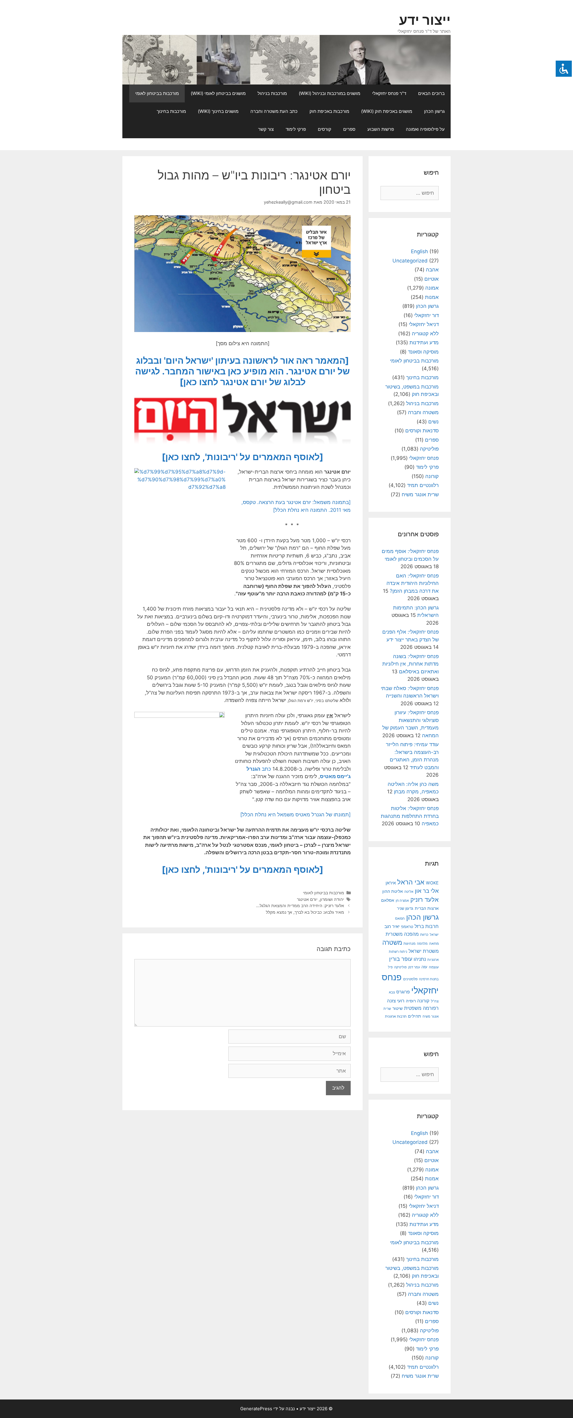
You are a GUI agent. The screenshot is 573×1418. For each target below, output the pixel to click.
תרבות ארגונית (395, 1016)
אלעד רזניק (424, 899)
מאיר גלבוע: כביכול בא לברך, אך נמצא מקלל (305, 912)
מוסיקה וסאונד (423, 352)
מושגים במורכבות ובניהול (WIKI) (329, 93)
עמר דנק (414, 967)
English (419, 251)
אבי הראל (410, 882)
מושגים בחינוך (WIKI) (218, 111)
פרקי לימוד (296, 129)
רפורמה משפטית (421, 1008)
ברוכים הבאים (431, 93)
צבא (392, 992)
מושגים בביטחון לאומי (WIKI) (218, 93)
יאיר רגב (392, 926)
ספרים (349, 129)
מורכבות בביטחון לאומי (157, 93)
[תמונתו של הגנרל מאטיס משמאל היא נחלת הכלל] (295, 815)
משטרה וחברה (423, 412)
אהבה (432, 270)
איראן (391, 883)
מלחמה (422, 943)
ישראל (434, 934)
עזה (424, 967)
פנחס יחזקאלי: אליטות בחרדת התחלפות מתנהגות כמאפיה (410, 815)
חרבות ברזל (427, 926)
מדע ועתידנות (424, 342)
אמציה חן (402, 900)
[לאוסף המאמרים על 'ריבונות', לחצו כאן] (242, 456)
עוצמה (434, 967)
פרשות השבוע (380, 129)
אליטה (408, 891)
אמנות (432, 297)
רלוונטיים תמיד (423, 485)
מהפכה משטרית (402, 934)
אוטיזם (431, 279)
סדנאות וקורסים (422, 431)
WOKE (432, 882)
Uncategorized (410, 261)
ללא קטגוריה (425, 334)
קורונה (432, 476)
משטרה (392, 942)
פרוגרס (403, 992)
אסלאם (387, 900)
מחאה (434, 943)
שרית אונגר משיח (420, 494)
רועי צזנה (395, 1001)
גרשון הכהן (434, 111)
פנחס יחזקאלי (424, 458)
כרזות (424, 934)
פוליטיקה (429, 449)
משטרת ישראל (424, 951)
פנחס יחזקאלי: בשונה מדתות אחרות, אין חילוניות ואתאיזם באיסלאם (410, 664)
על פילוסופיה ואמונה (425, 129)
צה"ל (435, 1001)
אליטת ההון (392, 891)
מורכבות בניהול (272, 93)
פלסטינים (410, 979)
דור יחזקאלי (426, 315)
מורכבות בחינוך (171, 111)
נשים (433, 422)
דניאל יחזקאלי (424, 324)
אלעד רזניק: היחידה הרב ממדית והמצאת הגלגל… (300, 905)
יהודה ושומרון (332, 899)
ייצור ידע (425, 20)
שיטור (397, 1008)
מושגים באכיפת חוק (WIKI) (386, 111)
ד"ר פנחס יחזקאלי (389, 93)
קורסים (324, 129)
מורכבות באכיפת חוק (329, 111)
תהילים (414, 1016)
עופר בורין (400, 959)
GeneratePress (256, 1408)
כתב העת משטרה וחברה (274, 111)
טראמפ (407, 926)
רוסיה (411, 1000)
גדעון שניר (405, 908)
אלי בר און (427, 890)
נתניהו (420, 959)
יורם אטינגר (307, 899)
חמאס (400, 918)
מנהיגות (409, 943)
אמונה (432, 288)
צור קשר (266, 129)
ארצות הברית (427, 908)
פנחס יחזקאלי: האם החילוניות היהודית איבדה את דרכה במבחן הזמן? (412, 583)
